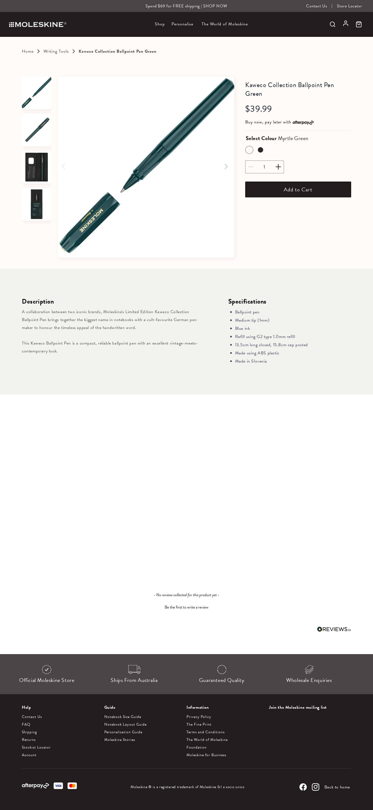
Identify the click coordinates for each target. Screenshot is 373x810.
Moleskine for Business (206, 755)
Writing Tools (56, 51)
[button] (160, 27)
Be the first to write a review (186, 607)
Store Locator (349, 6)
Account (29, 755)
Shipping (29, 732)
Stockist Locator (36, 747)
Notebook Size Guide (122, 717)
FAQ (26, 724)
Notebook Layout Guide (125, 724)
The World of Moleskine (207, 740)
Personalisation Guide (123, 732)
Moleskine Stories (119, 740)
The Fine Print (199, 724)
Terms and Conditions (206, 732)
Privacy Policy (199, 717)
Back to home (337, 787)
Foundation (197, 747)
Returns (29, 740)
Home (28, 51)
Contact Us (316, 6)
